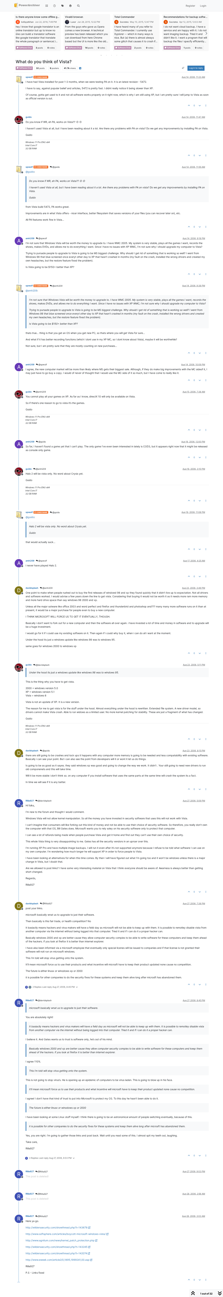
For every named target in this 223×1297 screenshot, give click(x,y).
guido (29, 117)
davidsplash (32, 588)
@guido (56, 167)
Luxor (73, 22)
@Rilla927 (47, 903)
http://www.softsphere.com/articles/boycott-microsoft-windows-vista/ (66, 1233)
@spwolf (42, 238)
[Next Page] (206, 33)
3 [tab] (111, 55)
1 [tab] (101, 55)
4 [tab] (116, 55)
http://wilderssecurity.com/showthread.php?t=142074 (56, 1253)
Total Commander (124, 16)
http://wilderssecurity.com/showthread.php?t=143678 (56, 1227)
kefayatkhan (27, 22)
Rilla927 (30, 800)
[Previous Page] (17, 33)
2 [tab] (106, 55)
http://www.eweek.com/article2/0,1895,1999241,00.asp (57, 1259)
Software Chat (25, 48)
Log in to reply (196, 68)
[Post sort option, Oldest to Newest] (183, 68)
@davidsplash (42, 665)
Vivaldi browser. (74, 16)
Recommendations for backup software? (187, 16)
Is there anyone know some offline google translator (45, 16)
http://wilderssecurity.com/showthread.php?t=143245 (56, 1246)
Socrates (124, 22)
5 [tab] (122, 55)
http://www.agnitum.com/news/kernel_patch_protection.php (60, 1240)
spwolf (29, 77)
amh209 (30, 238)
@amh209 (57, 285)
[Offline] (20, 79)
